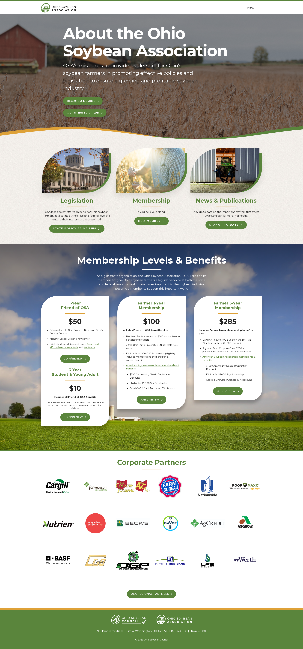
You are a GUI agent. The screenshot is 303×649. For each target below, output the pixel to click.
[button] (253, 8)
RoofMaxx (89, 347)
